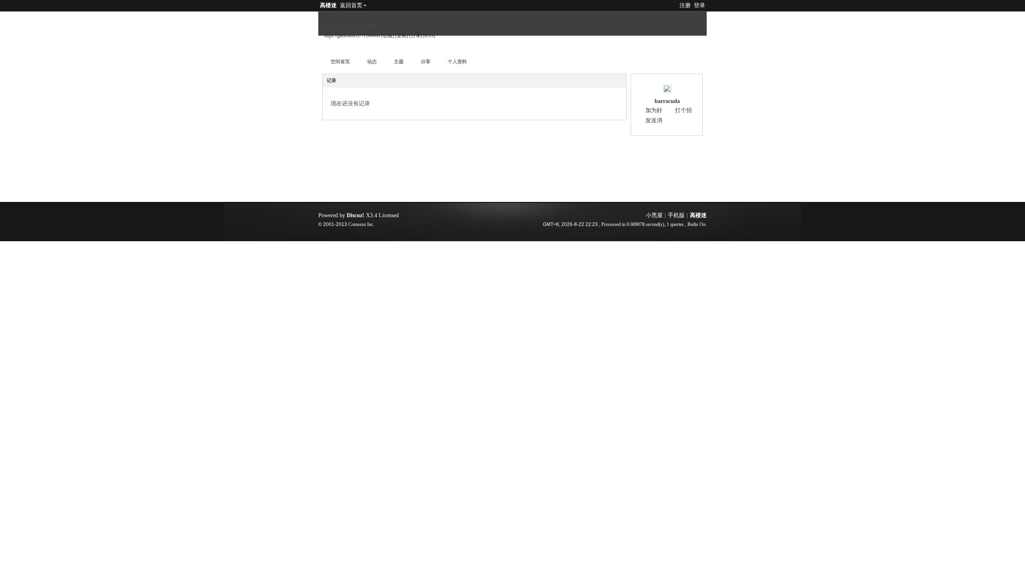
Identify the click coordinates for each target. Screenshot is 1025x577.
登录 (699, 5)
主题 (399, 62)
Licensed (389, 215)
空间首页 (340, 62)
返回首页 (351, 5)
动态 (372, 62)
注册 (685, 5)
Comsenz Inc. (361, 224)
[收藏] (387, 35)
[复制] (401, 35)
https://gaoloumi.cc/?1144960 (352, 35)
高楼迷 (328, 5)
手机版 (676, 215)
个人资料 (457, 62)
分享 (425, 62)
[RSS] (429, 35)
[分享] (415, 35)
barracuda (667, 101)
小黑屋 (654, 215)
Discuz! (355, 215)
